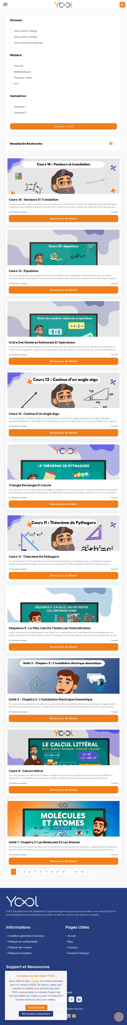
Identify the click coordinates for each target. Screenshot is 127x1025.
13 (76, 871)
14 (82, 871)
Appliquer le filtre (63, 126)
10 (64, 871)
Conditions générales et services (26, 935)
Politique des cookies (20, 947)
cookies (34, 980)
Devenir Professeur (78, 953)
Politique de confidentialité (22, 941)
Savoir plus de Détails (63, 218)
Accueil (72, 935)
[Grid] (111, 143)
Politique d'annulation (20, 953)
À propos (73, 947)
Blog (70, 941)
